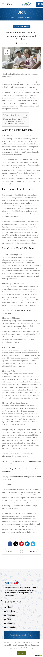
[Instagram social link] (11, 601)
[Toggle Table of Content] (24, 116)
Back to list (21, 551)
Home (13, 17)
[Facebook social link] (10, 543)
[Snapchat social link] (17, 601)
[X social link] (15, 543)
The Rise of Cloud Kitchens (16, 121)
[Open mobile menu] (3, 4)
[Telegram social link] (33, 543)
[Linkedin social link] (27, 543)
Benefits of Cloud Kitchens (14, 124)
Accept (22, 653)
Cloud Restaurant (25, 17)
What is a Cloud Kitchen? (13, 119)
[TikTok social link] (20, 601)
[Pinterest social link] (21, 543)
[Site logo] (26, 4)
